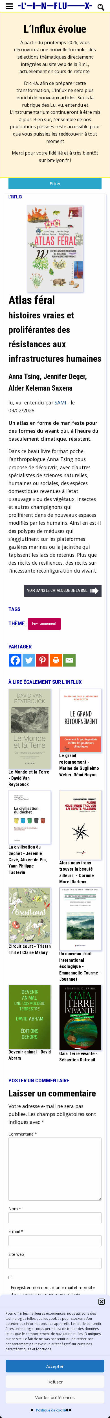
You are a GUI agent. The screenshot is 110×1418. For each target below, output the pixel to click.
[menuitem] (15, 197)
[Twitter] (29, 660)
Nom (14, 1208)
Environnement (44, 623)
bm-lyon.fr (58, 160)
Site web (16, 1254)
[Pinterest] (42, 660)
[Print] (56, 660)
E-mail (15, 1231)
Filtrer (55, 183)
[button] (101, 1302)
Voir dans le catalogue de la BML (57, 590)
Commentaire (22, 1134)
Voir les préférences (55, 1397)
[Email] (69, 660)
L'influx (15, 197)
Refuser (55, 1382)
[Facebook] (15, 660)
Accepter (55, 1366)
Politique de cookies (52, 1410)
